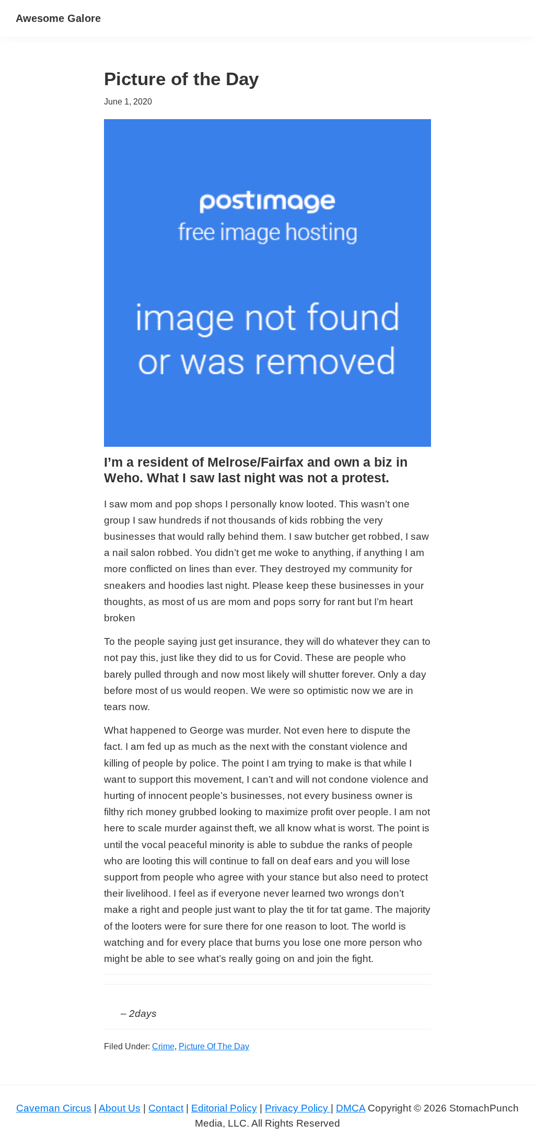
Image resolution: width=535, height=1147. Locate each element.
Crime (163, 1046)
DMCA (350, 1108)
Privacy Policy (298, 1108)
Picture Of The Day (214, 1046)
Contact (165, 1108)
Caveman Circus (53, 1108)
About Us (120, 1108)
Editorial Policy (224, 1108)
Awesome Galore (58, 18)
